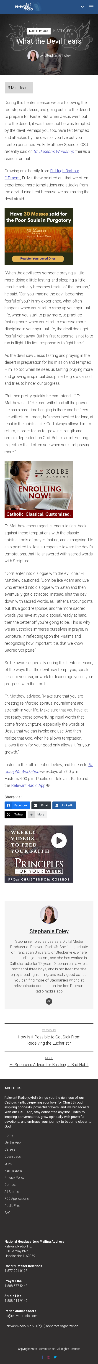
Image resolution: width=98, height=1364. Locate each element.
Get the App (13, 1142)
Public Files (12, 1205)
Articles (64, 31)
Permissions (13, 1170)
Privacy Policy (14, 1177)
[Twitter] (55, 1357)
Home (9, 1135)
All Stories (12, 1192)
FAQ (7, 1213)
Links (8, 1163)
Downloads (13, 1156)
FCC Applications (17, 1198)
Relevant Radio (46, 1349)
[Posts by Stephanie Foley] (33, 55)
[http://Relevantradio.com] (49, 1001)
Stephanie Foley (58, 55)
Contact (10, 1184)
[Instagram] (48, 1357)
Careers (10, 1149)
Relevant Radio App (28, 785)
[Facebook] (42, 1357)
